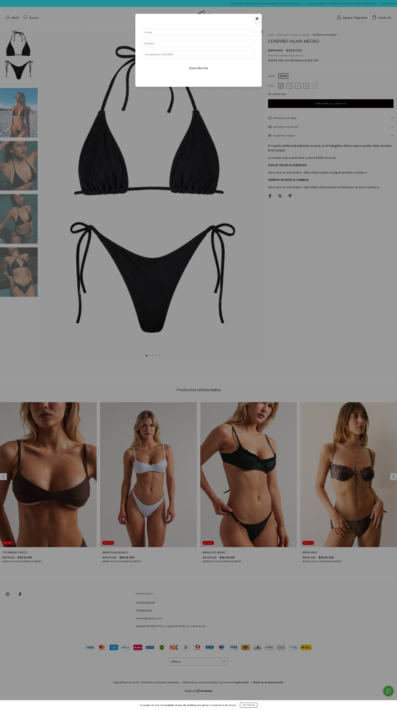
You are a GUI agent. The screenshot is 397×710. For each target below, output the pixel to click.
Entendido (248, 705)
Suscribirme (198, 68)
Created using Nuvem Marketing (198, 83)
